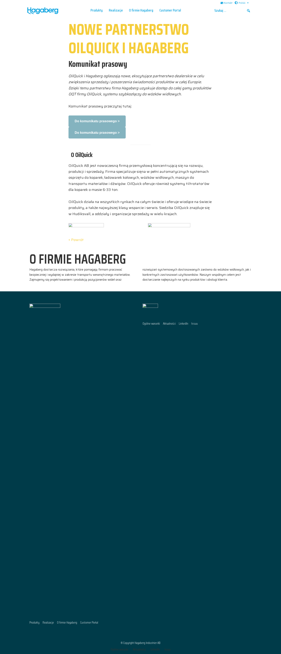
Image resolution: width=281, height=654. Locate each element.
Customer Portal (89, 622)
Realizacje (48, 622)
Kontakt (228, 3)
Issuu (194, 323)
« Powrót (76, 240)
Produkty (34, 622)
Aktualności (169, 323)
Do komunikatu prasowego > (97, 121)
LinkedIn (183, 323)
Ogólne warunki (151, 323)
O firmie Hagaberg (67, 622)
